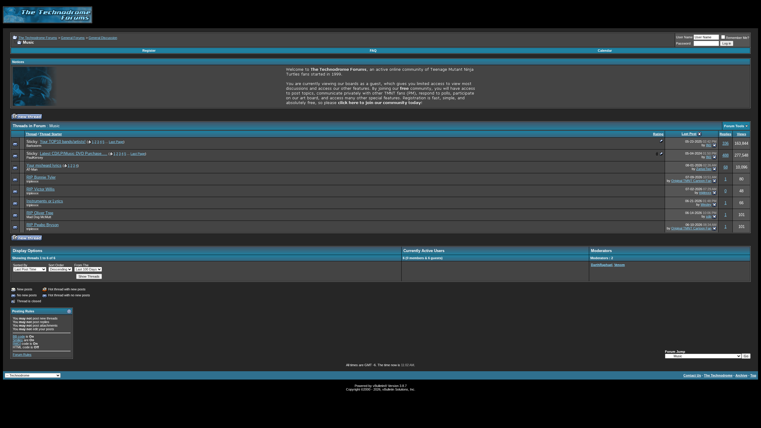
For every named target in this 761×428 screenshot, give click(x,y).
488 (725, 155)
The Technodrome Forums (37, 38)
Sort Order (56, 265)
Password (683, 43)
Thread (31, 134)
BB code (19, 336)
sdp (708, 216)
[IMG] (17, 343)
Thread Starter (51, 134)
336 (725, 143)
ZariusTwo (703, 169)
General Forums (73, 38)
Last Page (116, 142)
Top (753, 375)
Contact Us (692, 375)
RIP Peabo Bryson (42, 225)
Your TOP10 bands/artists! (63, 141)
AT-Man (31, 169)
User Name (684, 37)
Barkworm (33, 145)
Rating (658, 134)
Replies (725, 134)
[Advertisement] (650, 14)
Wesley (706, 204)
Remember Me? (737, 38)
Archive (741, 375)
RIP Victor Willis (40, 189)
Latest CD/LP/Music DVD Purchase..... (73, 153)
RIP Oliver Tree (39, 213)
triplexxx (32, 181)
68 (726, 167)
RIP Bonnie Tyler (41, 177)
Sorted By (20, 265)
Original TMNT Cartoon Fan (691, 180)
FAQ (373, 50)
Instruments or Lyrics (44, 201)
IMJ (708, 145)
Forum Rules (22, 354)
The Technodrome (718, 375)
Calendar (605, 50)
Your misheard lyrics (44, 165)
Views (741, 134)
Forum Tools (734, 126)
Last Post (689, 134)
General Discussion (103, 38)
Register (148, 50)
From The (81, 265)
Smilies (18, 340)
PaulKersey (34, 157)
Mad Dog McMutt (38, 217)
